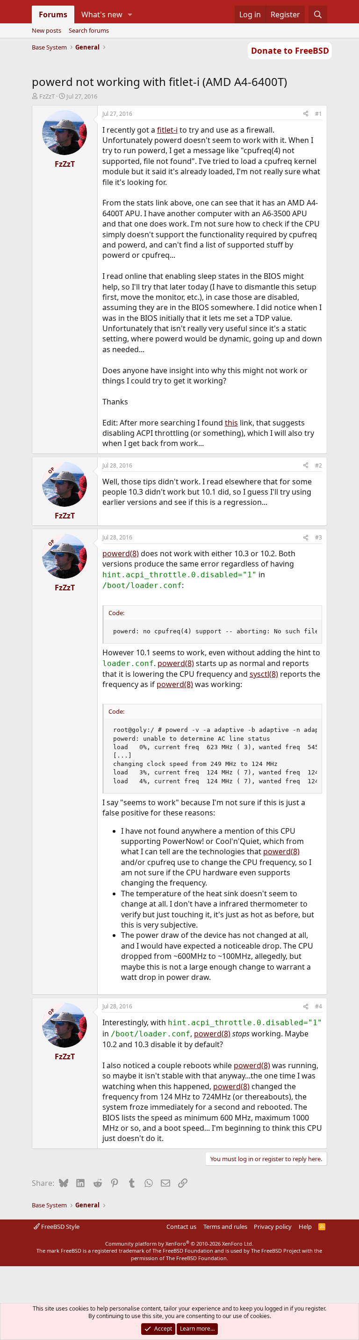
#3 (318, 537)
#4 (318, 1006)
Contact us (181, 1226)
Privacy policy (273, 1226)
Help (305, 1226)
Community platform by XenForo (179, 1243)
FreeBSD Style (59, 1226)
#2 (318, 465)
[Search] (318, 14)
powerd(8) (120, 553)
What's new (101, 14)
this (231, 423)
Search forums (89, 30)
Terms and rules (225, 1226)
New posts (46, 30)
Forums (53, 14)
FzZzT (47, 96)
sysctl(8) (264, 674)
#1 (318, 114)
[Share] (306, 114)
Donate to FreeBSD (290, 50)
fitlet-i (167, 130)
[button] (129, 14)
